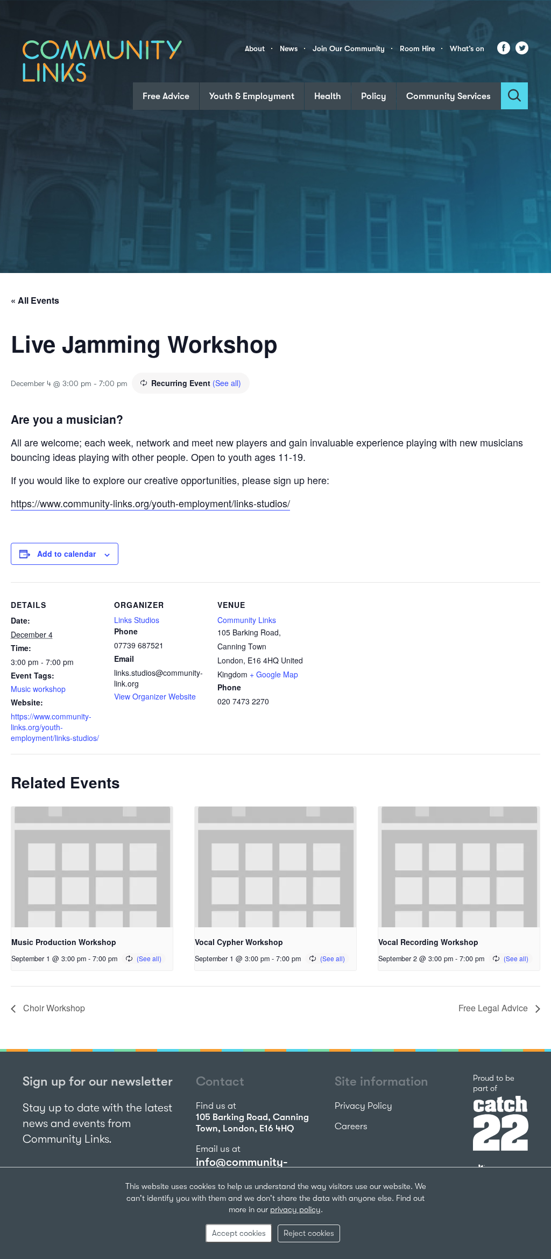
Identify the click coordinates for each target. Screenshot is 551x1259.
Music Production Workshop (63, 941)
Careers (351, 1126)
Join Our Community (349, 48)
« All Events (35, 300)
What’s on (467, 48)
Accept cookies (239, 1233)
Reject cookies (309, 1233)
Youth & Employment (251, 96)
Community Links (246, 619)
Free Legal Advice (494, 1008)
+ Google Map (274, 674)
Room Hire (417, 48)
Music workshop (38, 688)
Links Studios (136, 619)
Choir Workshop (53, 1008)
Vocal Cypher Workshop (239, 941)
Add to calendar (66, 553)
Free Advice (166, 96)
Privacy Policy (363, 1106)
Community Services (448, 96)
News (289, 48)
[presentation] (92, 867)
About (255, 48)
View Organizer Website (155, 696)
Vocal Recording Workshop (428, 941)
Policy (373, 96)
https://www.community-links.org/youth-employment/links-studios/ (150, 503)
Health (327, 96)
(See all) (227, 382)
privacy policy (295, 1209)
